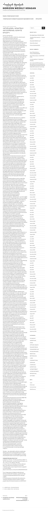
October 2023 (32, 150)
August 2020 (32, 234)
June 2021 (32, 212)
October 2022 (32, 177)
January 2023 (32, 170)
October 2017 (32, 309)
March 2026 (32, 86)
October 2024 (32, 124)
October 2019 (32, 256)
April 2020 (32, 243)
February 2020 (32, 247)
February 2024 (32, 141)
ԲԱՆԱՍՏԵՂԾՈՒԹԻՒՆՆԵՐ (35, 40)
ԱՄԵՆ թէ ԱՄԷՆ (39, 18)
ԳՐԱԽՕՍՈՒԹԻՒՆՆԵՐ (34, 349)
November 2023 (33, 148)
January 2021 (32, 223)
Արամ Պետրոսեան (34, 52)
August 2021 (32, 207)
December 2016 (33, 329)
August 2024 (32, 128)
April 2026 (32, 84)
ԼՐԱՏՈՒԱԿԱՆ (33, 364)
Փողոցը (40, 68)
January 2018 (32, 302)
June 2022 (32, 186)
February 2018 (32, 300)
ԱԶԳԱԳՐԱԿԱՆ (7, 487)
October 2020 (32, 230)
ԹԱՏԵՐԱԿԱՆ (32, 353)
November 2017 (33, 307)
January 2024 (32, 144)
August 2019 (32, 260)
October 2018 (32, 282)
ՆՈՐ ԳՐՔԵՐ (32, 375)
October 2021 (32, 203)
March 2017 (32, 322)
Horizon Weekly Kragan (19, 8)
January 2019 (32, 276)
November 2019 (33, 254)
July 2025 (32, 104)
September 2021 (33, 205)
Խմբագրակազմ (12, 26)
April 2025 (32, 111)
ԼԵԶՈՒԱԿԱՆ (32, 362)
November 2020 (33, 227)
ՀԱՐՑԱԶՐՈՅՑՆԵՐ (34, 369)
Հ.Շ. (30, 62)
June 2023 (32, 159)
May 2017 (32, 318)
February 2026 (32, 89)
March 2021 (32, 219)
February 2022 (32, 194)
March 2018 (32, 298)
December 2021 (33, 199)
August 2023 (32, 155)
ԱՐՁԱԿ (31, 342)
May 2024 (32, 135)
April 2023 (32, 164)
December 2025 (33, 93)
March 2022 (32, 192)
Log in (31, 382)
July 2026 (32, 78)
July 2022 (31, 183)
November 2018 (33, 280)
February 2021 (32, 221)
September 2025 (33, 100)
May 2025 (32, 108)
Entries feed (32, 384)
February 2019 (32, 274)
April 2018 (32, 296)
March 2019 (32, 271)
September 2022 (33, 179)
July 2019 (31, 263)
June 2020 (32, 238)
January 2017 (32, 326)
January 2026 (32, 91)
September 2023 (33, 152)
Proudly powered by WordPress (8, 510)
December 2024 (33, 119)
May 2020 (32, 241)
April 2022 (32, 190)
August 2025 (32, 102)
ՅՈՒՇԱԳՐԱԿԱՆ (33, 373)
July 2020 (32, 236)
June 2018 (32, 291)
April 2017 (32, 320)
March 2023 (32, 166)
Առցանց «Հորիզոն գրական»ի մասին (11, 15)
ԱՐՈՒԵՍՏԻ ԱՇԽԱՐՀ (34, 344)
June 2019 (32, 265)
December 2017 (33, 304)
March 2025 (32, 113)
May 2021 (32, 214)
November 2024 (33, 122)
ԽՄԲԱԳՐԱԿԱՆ (33, 366)
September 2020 (33, 232)
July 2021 (31, 210)
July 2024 (32, 130)
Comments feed (33, 387)
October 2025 (32, 97)
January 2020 (32, 249)
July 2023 (32, 157)
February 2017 (32, 324)
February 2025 (32, 115)
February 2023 (32, 168)
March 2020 (32, 245)
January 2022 (32, 196)
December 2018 (33, 278)
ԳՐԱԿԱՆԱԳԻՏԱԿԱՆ (15, 487)
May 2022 (32, 188)
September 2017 (33, 311)
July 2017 (31, 315)
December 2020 (33, 225)
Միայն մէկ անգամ (34, 43)
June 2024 (32, 133)
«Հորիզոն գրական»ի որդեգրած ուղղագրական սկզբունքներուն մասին (18, 18)
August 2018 (32, 287)
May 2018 (32, 293)
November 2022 (33, 175)
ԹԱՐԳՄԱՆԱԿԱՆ (33, 355)
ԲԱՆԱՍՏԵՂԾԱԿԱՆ (34, 347)
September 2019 (33, 258)
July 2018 (31, 289)
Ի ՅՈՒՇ (31, 358)
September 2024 (33, 126)
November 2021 (33, 201)
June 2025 (32, 106)
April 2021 (32, 216)
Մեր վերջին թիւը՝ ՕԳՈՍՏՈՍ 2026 (37, 35)
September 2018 (33, 285)
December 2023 (33, 146)
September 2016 (33, 331)
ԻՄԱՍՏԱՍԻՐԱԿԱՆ (34, 360)
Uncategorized (32, 338)
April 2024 (32, 137)
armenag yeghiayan (33, 59)
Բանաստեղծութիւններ (35, 45)
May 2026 (32, 82)
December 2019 (33, 252)
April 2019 (32, 269)
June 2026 (32, 80)
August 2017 (32, 313)
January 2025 (32, 117)
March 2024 (32, 139)
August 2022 (32, 181)
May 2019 (32, 267)
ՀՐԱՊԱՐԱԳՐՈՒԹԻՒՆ (34, 371)
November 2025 (33, 95)
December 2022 (33, 172)
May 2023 (32, 161)
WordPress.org (33, 389)
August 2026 (32, 75)
